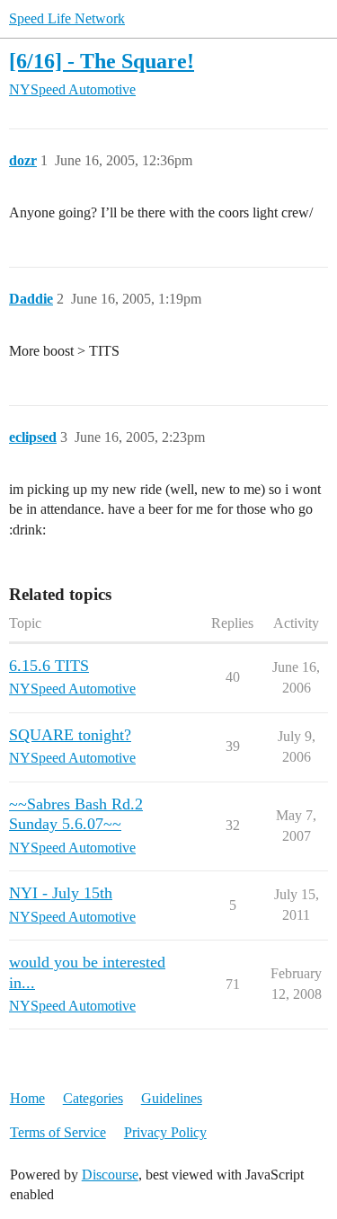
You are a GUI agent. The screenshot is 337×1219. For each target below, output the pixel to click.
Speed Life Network (67, 18)
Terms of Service (58, 1132)
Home (27, 1098)
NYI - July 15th (60, 893)
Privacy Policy (165, 1132)
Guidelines (171, 1098)
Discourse (110, 1174)
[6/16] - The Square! (101, 61)
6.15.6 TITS (49, 666)
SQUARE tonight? (70, 735)
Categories (93, 1098)
